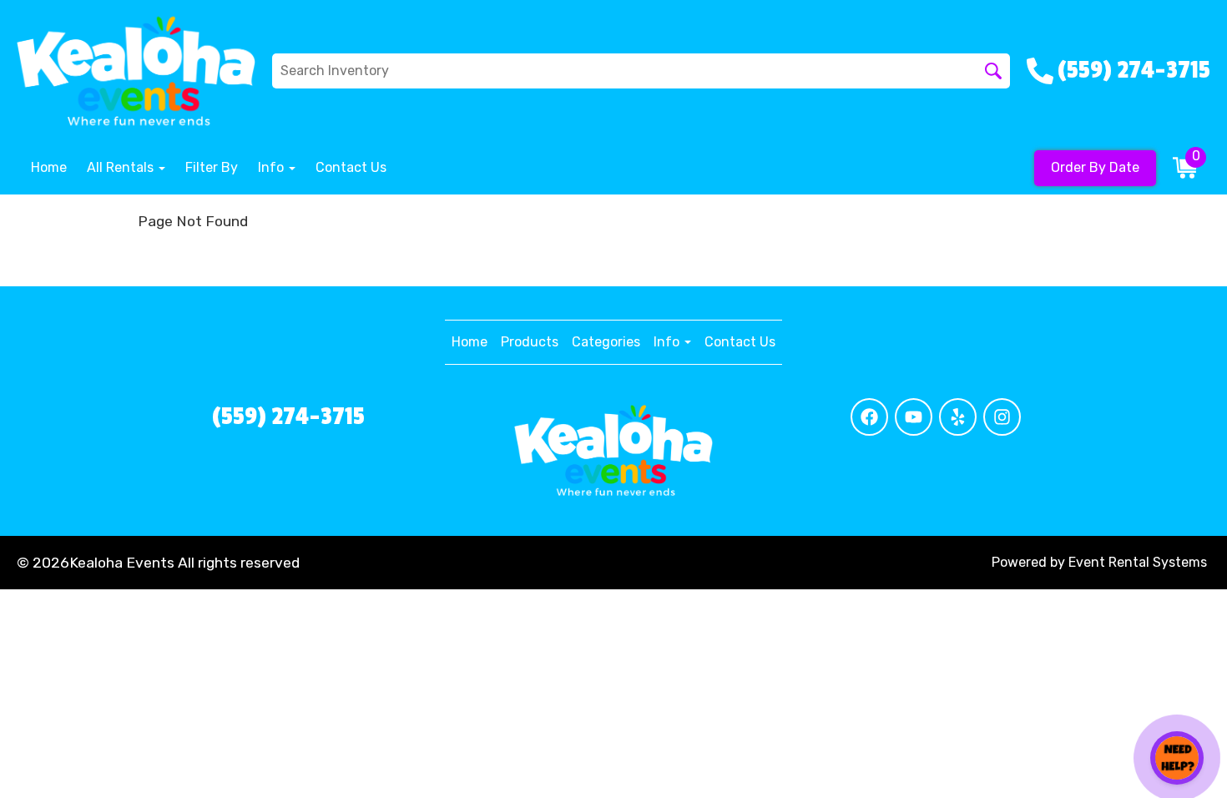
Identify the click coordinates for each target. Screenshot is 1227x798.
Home (49, 167)
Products (529, 342)
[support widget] (1177, 758)
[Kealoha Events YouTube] (913, 417)
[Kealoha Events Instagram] (1002, 417)
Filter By (211, 167)
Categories (606, 342)
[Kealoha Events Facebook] (869, 417)
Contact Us (351, 167)
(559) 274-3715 (288, 417)
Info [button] (272, 167)
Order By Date (1095, 167)
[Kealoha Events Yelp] (958, 417)
